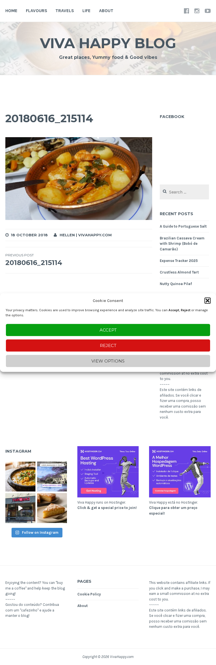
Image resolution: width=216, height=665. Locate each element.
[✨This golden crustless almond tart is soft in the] (52, 508)
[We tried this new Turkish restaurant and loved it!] (20, 508)
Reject (108, 345)
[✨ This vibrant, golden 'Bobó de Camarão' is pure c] (20, 476)
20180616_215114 (33, 260)
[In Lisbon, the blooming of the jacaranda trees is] (52, 476)
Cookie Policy (89, 594)
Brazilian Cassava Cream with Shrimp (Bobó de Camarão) (182, 243)
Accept (108, 330)
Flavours (36, 10)
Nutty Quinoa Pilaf (176, 284)
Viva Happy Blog (108, 43)
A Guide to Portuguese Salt (183, 226)
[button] (207, 300)
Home (11, 10)
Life (86, 10)
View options (108, 361)
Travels (64, 10)
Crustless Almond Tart (179, 272)
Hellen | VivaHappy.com (86, 235)
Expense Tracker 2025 (179, 261)
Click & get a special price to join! (107, 508)
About (106, 10)
